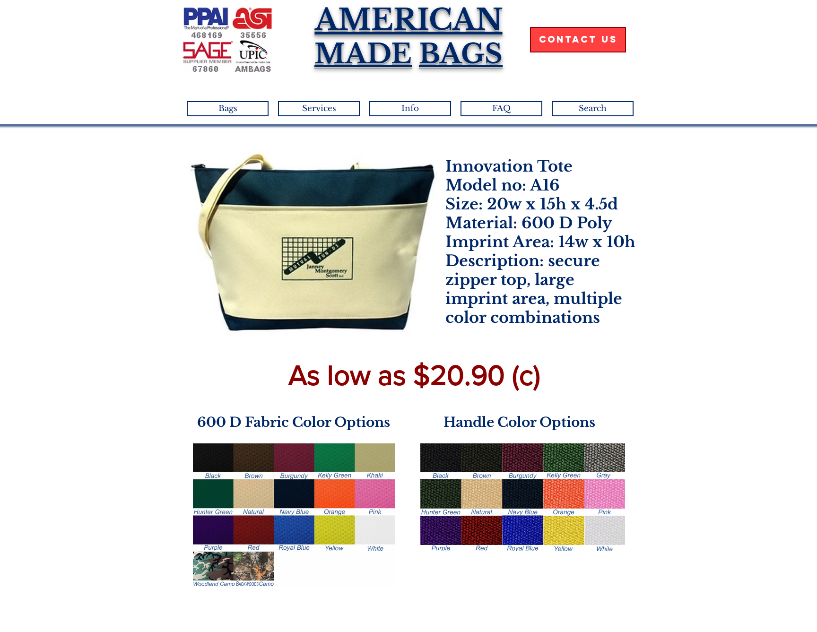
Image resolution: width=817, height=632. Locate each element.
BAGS (461, 53)
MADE (363, 53)
